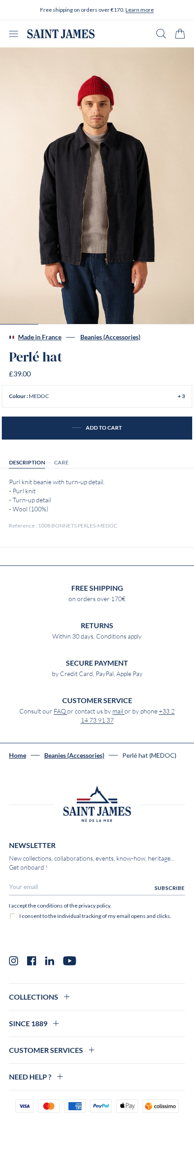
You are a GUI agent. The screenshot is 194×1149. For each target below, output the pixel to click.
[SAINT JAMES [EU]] (61, 33)
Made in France (39, 337)
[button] (97, 396)
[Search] (161, 33)
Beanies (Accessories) (110, 337)
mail (118, 711)
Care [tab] (61, 462)
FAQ (60, 711)
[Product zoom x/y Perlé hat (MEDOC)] (97, 185)
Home (17, 755)
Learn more (139, 9)
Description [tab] (27, 462)
